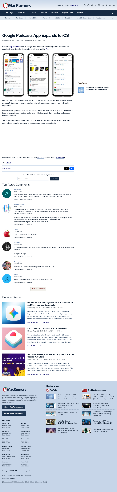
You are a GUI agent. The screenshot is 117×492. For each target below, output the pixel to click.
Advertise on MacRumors (14, 413)
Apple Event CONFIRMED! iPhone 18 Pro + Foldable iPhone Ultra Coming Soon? (67, 397)
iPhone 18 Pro (32, 18)
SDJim (16, 230)
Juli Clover (41, 40)
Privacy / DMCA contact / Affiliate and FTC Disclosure (17, 475)
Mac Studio (19, 18)
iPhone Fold (46, 18)
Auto (37, 482)
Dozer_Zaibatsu (19, 262)
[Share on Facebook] (71, 168)
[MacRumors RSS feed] (110, 5)
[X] (6, 283)
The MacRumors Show (97, 390)
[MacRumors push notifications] (106, 5)
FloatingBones (19, 204)
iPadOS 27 (68, 18)
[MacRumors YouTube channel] (102, 5)
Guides (33, 13)
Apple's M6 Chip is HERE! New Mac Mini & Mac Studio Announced (68, 405)
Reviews (54, 13)
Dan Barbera (6, 454)
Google (8, 162)
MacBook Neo (100, 18)
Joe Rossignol (25, 431)
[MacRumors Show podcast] (85, 5)
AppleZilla (17, 190)
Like (25, 199)
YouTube (53, 390)
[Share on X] (66, 168)
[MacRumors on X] (95, 5)
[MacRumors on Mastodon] (99, 5)
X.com (8, 427)
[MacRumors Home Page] (16, 5)
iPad (47, 49)
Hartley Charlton (7, 446)
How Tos (44, 13)
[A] (6, 197)
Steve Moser (6, 462)
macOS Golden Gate (84, 18)
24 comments (6, 168)
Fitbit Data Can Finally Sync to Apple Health (47, 328)
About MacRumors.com (13, 407)
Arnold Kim (5, 423)
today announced (14, 47)
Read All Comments (38, 289)
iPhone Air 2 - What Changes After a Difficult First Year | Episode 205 (102, 414)
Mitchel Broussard (7, 439)
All (113, 18)
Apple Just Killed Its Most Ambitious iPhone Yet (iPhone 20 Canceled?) (68, 430)
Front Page (8, 13)
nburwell (17, 243)
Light (41, 482)
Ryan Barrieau (25, 454)
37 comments (44, 346)
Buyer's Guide (67, 13)
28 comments (44, 322)
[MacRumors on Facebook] (92, 5)
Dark (44, 482)
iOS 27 (57, 18)
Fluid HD (32, 482)
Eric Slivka (24, 423)
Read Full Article (32, 322)
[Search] (112, 13)
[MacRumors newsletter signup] (113, 5)
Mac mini (7, 18)
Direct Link (60, 157)
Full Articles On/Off (19, 482)
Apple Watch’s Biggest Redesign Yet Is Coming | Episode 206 (101, 405)
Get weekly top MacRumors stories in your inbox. (38, 175)
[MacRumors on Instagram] (88, 5)
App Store (40, 157)
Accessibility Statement (8, 478)
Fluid (27, 482)
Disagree (29, 199)
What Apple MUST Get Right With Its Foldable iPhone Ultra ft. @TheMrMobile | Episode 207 (104, 397)
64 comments (44, 374)
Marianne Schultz (26, 446)
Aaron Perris (24, 462)
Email (3, 427)
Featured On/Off (7, 482)
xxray (15, 275)
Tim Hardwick (25, 439)
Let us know (74, 5)
